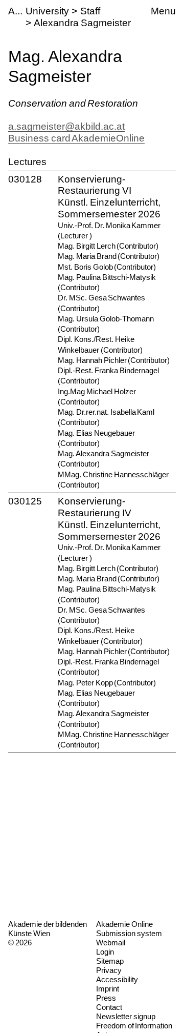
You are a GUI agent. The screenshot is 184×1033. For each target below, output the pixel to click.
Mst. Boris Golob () (107, 266)
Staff (90, 11)
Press (106, 998)
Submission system (129, 933)
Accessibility (117, 979)
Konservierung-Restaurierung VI (94, 185)
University (47, 11)
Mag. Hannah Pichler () (114, 360)
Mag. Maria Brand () (108, 256)
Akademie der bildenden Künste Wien (47, 929)
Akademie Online (124, 924)
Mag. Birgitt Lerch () (108, 245)
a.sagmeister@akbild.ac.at (66, 126)
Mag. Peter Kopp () (107, 682)
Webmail (110, 942)
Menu (163, 11)
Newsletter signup (125, 1016)
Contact (109, 1007)
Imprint (107, 988)
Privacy (109, 970)
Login (105, 951)
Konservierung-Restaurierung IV (94, 507)
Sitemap (110, 961)
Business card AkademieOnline (76, 138)
